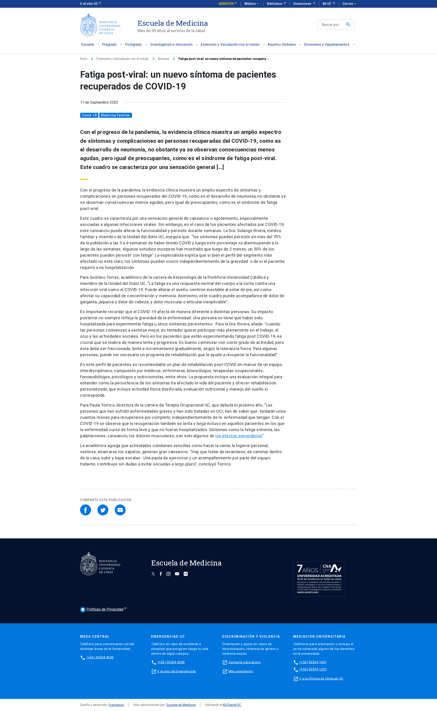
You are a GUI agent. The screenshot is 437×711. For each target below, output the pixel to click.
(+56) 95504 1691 (313, 662)
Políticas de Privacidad (102, 609)
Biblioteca (275, 3)
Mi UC (327, 3)
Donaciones (302, 3)
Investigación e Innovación (171, 45)
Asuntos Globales (282, 45)
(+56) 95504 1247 (313, 669)
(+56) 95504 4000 (100, 657)
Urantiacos (116, 705)
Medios (251, 3)
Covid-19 (89, 115)
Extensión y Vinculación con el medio (230, 45)
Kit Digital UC (232, 705)
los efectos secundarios (238, 435)
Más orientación (241, 671)
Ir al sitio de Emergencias (177, 671)
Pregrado (109, 45)
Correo (350, 3)
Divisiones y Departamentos (326, 45)
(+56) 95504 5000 (171, 662)
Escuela (87, 45)
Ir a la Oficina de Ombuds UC (321, 678)
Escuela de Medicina (181, 705)
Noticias (163, 59)
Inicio (83, 59)
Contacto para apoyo (245, 662)
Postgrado (133, 45)
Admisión (226, 3)
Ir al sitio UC (89, 3)
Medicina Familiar (115, 115)
